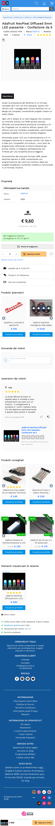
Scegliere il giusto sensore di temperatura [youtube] (25, 771)
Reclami (25, 714)
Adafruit (24, 193)
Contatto (25, 663)
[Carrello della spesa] (49, 3)
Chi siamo (25, 724)
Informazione (25, 697)
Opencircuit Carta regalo (25, 747)
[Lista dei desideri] (34, 3)
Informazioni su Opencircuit (25, 720)
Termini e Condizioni (25, 707)
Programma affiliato (25, 754)
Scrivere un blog (25, 751)
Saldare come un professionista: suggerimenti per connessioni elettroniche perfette (25, 767)
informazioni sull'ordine (25, 701)
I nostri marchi (25, 734)
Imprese (25, 659)
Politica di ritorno (25, 704)
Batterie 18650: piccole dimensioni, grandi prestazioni (25, 774)
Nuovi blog (25, 763)
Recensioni (25, 727)
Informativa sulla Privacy (25, 711)
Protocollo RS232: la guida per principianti (25, 777)
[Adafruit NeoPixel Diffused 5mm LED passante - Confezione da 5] (11, 436)
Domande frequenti (25, 737)
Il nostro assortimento (25, 731)
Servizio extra (25, 743)
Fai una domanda (18, 358)
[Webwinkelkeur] (27, 813)
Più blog (25, 781)
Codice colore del (25, 757)
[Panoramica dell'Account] (42, 3)
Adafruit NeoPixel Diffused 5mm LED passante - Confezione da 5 (34, 430)
